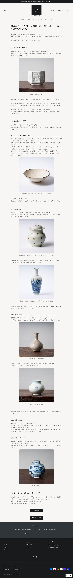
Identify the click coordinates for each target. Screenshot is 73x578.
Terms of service (30, 542)
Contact (5, 544)
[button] (5, 10)
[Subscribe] (47, 533)
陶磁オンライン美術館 (44, 193)
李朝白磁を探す (36, 510)
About (5, 549)
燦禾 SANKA (9, 574)
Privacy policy (29, 547)
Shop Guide (6, 547)
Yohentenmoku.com (53, 547)
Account (28, 552)
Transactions (29, 544)
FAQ (27, 549)
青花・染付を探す (36, 518)
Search (5, 542)
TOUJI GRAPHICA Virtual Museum (56, 545)
